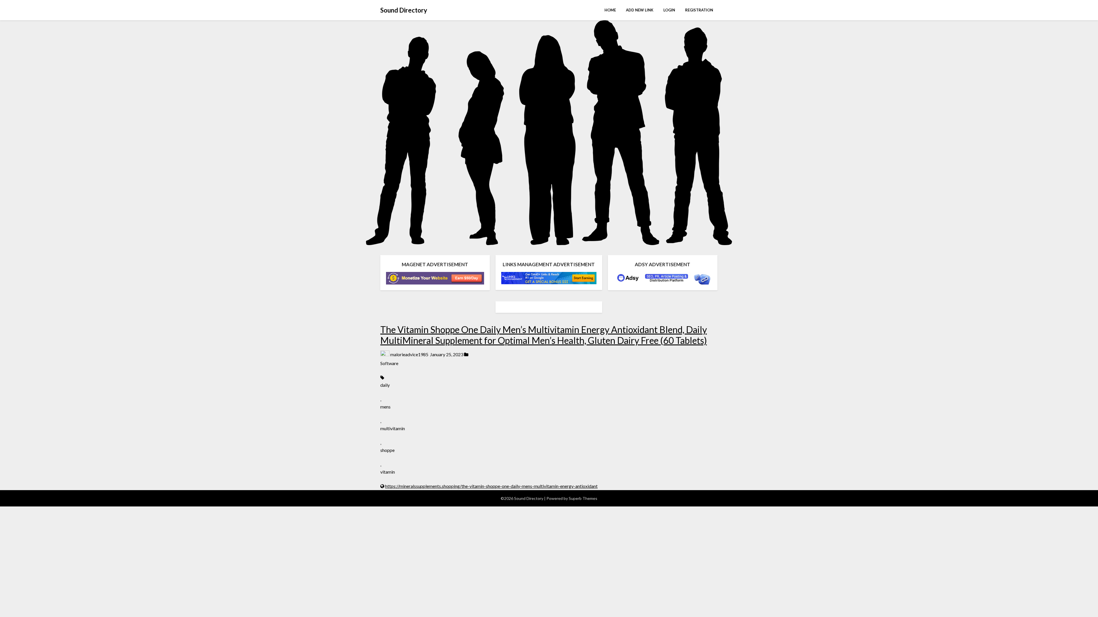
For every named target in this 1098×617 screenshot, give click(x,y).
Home (610, 10)
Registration (699, 10)
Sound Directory (403, 10)
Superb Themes (583, 498)
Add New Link (639, 10)
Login (669, 10)
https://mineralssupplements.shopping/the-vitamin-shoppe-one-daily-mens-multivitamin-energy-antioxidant (491, 486)
